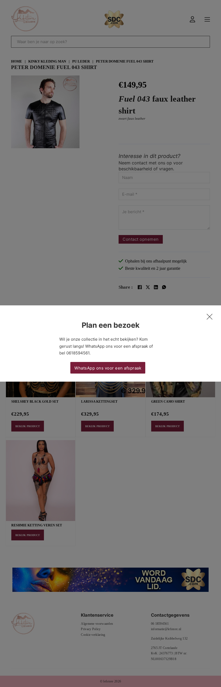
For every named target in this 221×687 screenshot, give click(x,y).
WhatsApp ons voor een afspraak (107, 368)
